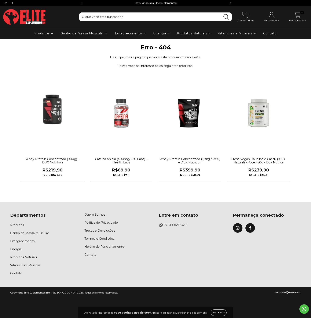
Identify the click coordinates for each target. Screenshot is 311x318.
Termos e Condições (99, 239)
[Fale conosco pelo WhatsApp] (304, 309)
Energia (160, 33)
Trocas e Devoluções (99, 230)
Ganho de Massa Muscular (83, 33)
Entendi (219, 312)
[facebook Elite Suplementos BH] (12, 3)
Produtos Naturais (192, 33)
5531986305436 (176, 225)
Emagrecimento (129, 33)
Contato (270, 33)
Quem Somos (94, 214)
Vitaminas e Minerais (235, 33)
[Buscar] (226, 17)
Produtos (42, 33)
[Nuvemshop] (287, 293)
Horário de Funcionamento (104, 247)
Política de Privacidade (101, 222)
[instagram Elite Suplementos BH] (6, 3)
